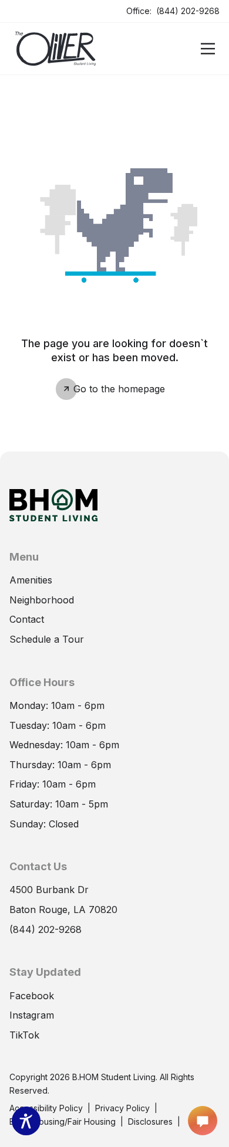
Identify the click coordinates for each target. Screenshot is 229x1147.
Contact (26, 619)
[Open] (208, 48)
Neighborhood (41, 600)
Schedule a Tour (46, 638)
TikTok (24, 1034)
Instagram (31, 1014)
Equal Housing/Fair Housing (62, 1121)
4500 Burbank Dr (49, 889)
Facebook (31, 995)
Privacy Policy (122, 1108)
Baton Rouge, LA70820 (63, 908)
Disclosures (150, 1120)
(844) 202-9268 (188, 10)
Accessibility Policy (46, 1108)
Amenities (30, 580)
